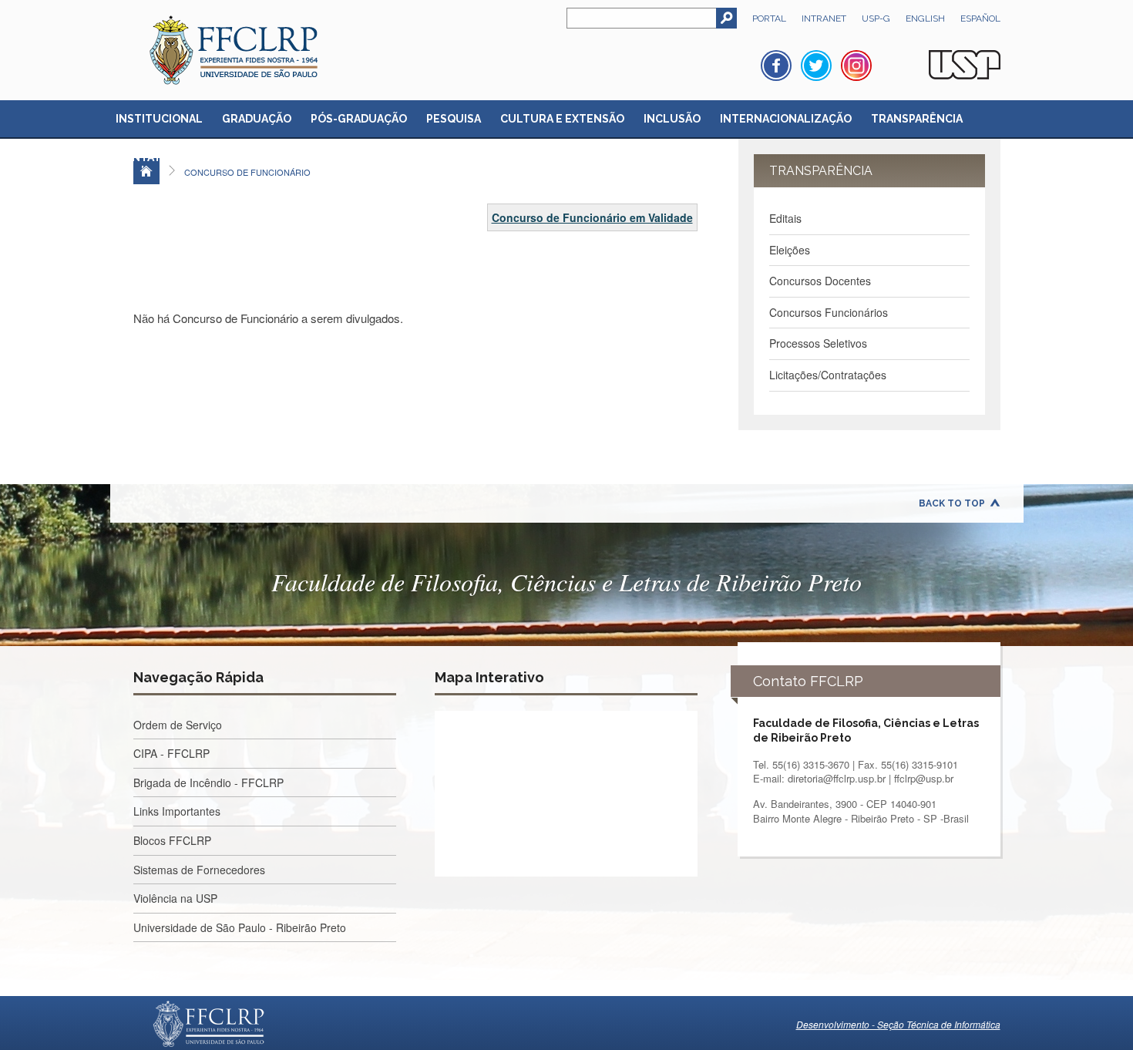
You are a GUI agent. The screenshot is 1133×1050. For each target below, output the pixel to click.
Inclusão (672, 119)
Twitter (816, 65)
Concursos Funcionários (828, 312)
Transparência (917, 119)
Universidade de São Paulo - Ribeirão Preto (239, 927)
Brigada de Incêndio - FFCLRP (208, 782)
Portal (769, 18)
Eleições (789, 249)
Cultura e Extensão (562, 119)
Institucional (159, 119)
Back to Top (952, 503)
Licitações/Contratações (827, 374)
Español (980, 18)
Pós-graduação (359, 119)
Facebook (776, 65)
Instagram (856, 65)
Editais (785, 218)
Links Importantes (176, 811)
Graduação (256, 119)
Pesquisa (453, 119)
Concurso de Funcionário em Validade (592, 217)
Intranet (824, 18)
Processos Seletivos (818, 343)
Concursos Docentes (820, 280)
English (925, 18)
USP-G (876, 18)
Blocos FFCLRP (172, 840)
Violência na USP (175, 898)
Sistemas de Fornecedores (199, 869)
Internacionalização (786, 119)
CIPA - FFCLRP (171, 753)
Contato (143, 157)
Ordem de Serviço (177, 724)
